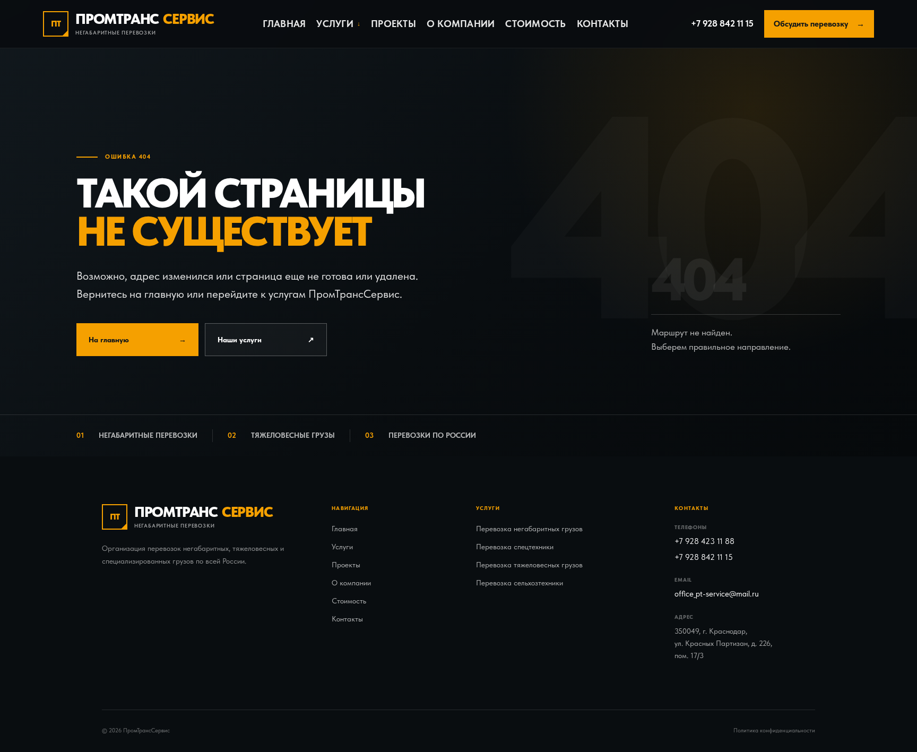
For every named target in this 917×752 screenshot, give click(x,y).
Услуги (342, 546)
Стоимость (535, 23)
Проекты (393, 23)
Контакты (602, 23)
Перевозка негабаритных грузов (529, 528)
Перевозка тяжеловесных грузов (529, 564)
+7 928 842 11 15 (722, 23)
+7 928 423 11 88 (704, 541)
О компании (461, 23)
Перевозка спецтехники (514, 546)
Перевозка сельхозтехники (519, 582)
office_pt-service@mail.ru (716, 594)
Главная (284, 23)
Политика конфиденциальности (774, 730)
